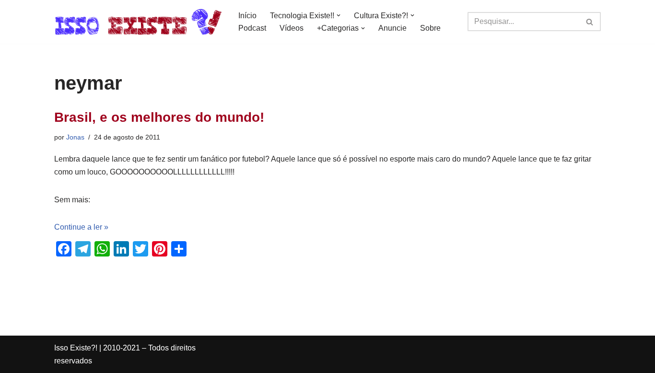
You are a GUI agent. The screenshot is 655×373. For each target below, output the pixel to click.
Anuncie (392, 28)
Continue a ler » (81, 227)
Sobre (430, 28)
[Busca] (590, 21)
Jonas (75, 137)
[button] (338, 15)
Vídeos (292, 28)
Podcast (252, 28)
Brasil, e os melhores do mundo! (159, 117)
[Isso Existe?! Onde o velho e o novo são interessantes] (138, 22)
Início (247, 16)
